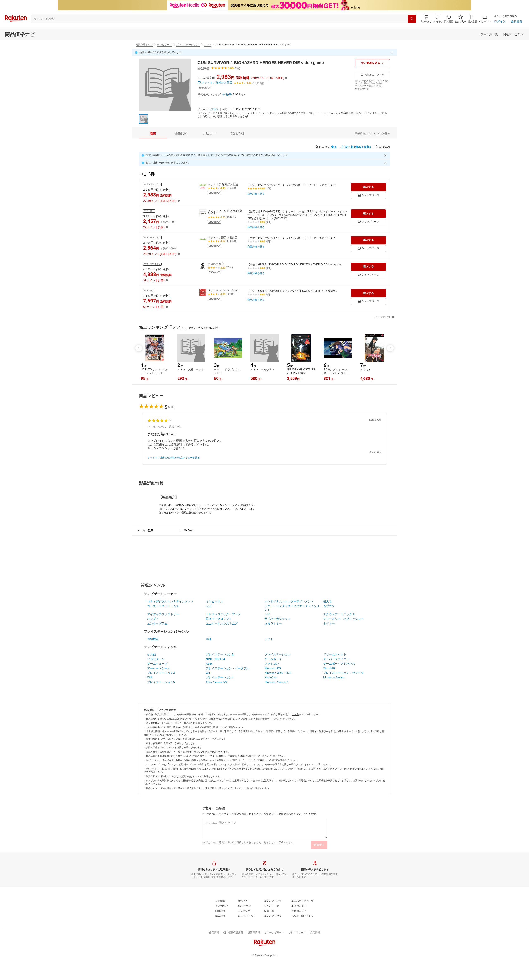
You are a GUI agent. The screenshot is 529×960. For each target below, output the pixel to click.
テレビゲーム (164, 44)
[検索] (412, 19)
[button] (437, 18)
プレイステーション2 (188, 44)
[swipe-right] (390, 348)
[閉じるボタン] (392, 52)
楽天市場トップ (144, 44)
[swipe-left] (138, 348)
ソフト (207, 44)
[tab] (153, 133)
